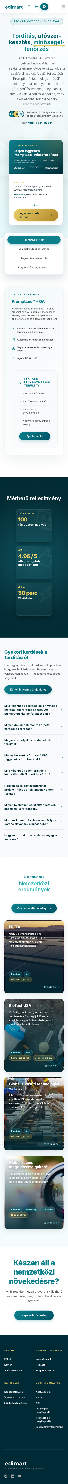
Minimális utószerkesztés (34, 248)
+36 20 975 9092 (16, 1397)
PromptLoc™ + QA (34, 239)
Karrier (8, 1364)
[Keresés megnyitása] (29, 7)
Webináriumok (43, 1359)
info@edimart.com (17, 1403)
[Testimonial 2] (37, 205)
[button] (36, 6)
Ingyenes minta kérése (29, 215)
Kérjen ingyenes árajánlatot (28, 689)
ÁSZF (39, 1397)
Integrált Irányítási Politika (49, 1427)
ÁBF (38, 1403)
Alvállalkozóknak (13, 1370)
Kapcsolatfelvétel (34, 1315)
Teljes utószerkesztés (34, 258)
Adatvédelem (43, 1392)
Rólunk (8, 1359)
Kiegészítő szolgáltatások (34, 267)
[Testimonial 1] (35, 205)
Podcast (40, 1364)
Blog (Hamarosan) (45, 1370)
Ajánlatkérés (35, 436)
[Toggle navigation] (63, 6)
